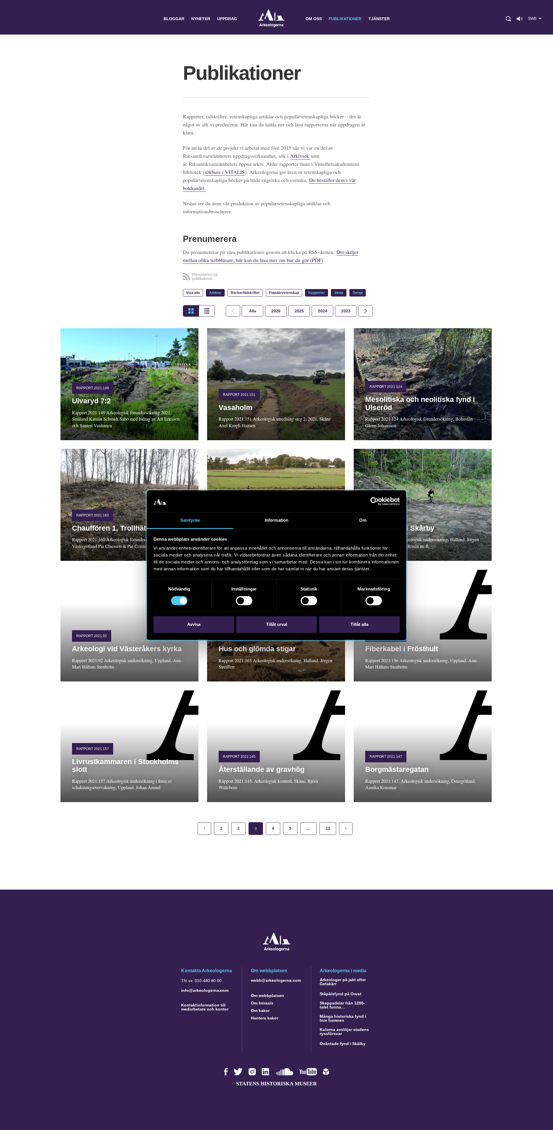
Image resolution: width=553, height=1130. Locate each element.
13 (327, 828)
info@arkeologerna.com (204, 990)
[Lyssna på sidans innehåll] (519, 19)
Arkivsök (300, 155)
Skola (338, 293)
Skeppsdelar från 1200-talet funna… (342, 1005)
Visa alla (193, 293)
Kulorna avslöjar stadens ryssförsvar (344, 1032)
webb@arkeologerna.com (276, 980)
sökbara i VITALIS (224, 171)
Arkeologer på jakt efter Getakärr (343, 982)
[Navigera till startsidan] (276, 949)
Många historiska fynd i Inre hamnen (343, 1018)
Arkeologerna (271, 19)
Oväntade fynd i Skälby (342, 1044)
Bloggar (174, 18)
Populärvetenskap (284, 293)
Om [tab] (362, 520)
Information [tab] (276, 520)
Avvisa (193, 624)
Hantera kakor (264, 1018)
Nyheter (200, 18)
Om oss (314, 18)
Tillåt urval (276, 624)
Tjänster (379, 18)
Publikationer (345, 18)
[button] (508, 18)
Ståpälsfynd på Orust (340, 994)
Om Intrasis (262, 1003)
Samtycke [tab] (190, 520)
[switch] (244, 600)
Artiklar (215, 293)
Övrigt (358, 293)
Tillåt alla (359, 624)
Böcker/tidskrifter (245, 293)
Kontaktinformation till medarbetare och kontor (204, 1007)
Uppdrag (227, 18)
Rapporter (316, 293)
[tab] (276, 311)
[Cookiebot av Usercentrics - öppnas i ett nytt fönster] (374, 501)
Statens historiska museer (276, 1084)
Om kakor (260, 1011)
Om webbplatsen (267, 996)
